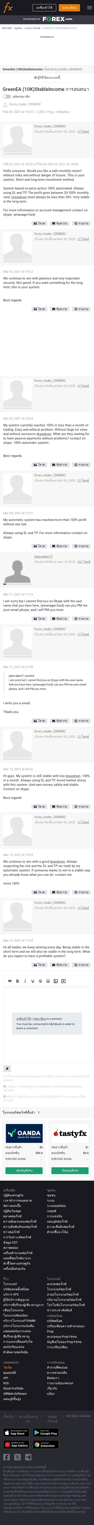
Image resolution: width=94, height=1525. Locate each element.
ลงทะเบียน (69, 7)
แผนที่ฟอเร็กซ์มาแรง (17, 1258)
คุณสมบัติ (9, 1372)
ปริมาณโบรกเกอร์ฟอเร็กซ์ (64, 1299)
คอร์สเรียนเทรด (13, 1347)
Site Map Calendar (78, 1416)
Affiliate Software (15, 1393)
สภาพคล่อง (10, 1247)
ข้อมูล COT (10, 1242)
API (5, 1378)
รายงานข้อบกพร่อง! (60, 1383)
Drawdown (19, 197)
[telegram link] (28, 1457)
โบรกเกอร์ (10, 1284)
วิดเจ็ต (7, 1367)
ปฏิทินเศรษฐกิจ (13, 1195)
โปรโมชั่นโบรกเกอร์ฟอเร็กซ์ (66, 1305)
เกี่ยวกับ (52, 1388)
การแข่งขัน (54, 1216)
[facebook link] (6, 1457)
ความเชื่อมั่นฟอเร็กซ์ (60, 1226)
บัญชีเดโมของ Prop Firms (64, 1342)
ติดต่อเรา (53, 1378)
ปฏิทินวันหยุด (12, 1211)
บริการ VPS (11, 1294)
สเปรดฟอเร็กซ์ (56, 1284)
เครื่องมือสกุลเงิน (14, 1268)
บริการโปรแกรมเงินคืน (18, 1326)
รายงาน (83, 223)
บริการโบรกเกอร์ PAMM (19, 1320)
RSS (6, 1383)
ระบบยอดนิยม (56, 1206)
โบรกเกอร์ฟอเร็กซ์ (59, 1289)
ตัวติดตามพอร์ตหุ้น (15, 1352)
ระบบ (50, 1200)
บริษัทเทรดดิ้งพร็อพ (16, 1289)
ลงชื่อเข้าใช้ (44, 7)
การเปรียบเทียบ (57, 1347)
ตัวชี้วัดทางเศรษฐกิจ (16, 1263)
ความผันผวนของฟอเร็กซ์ (20, 1221)
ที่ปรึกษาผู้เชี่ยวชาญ (16, 1336)
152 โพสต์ (84, 562)
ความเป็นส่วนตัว (28, 1419)
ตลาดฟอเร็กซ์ (12, 1216)
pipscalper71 (43, 557)
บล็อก (50, 1393)
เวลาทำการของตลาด (17, 1200)
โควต (41, 223)
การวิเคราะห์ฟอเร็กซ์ (17, 1237)
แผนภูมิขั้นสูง (12, 1399)
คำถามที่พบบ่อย (57, 1367)
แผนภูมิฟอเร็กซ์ (57, 1221)
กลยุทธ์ (51, 1211)
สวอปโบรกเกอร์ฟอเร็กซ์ (63, 1294)
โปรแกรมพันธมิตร (15, 1315)
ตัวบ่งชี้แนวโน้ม (57, 1232)
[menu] (89, 7)
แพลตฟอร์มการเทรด (17, 1331)
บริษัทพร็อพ (54, 1321)
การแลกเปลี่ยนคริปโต (18, 1341)
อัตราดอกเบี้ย (12, 1206)
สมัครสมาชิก (21, 96)
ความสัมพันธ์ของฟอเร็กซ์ (20, 1226)
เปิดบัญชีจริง (24, 1170)
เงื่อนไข (8, 1416)
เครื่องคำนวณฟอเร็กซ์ (18, 1253)
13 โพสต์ (83, 131)
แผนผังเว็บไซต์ (52, 1419)
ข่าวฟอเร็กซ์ (11, 1232)
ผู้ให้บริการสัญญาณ (16, 1299)
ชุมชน (51, 1195)
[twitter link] (17, 1457)
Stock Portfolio (13, 1388)
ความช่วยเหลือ (57, 1372)
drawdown (44, 434)
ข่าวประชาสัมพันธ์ (59, 1310)
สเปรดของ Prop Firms (62, 1336)
